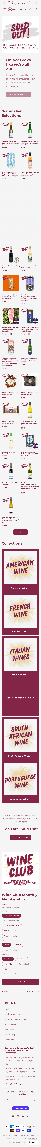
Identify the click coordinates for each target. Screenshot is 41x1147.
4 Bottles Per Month (11, 921)
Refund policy (9, 1029)
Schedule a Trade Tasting (13, 1014)
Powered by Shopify (22, 1135)
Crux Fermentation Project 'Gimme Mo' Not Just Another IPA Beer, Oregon (29, 297)
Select (6, 945)
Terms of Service (10, 1024)
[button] (4, 9)
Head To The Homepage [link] (19, 94)
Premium (17, 945)
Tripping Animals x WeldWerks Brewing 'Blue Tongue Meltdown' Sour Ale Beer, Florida (10, 361)
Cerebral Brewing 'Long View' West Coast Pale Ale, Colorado (30, 329)
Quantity (4, 969)
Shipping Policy (10, 1035)
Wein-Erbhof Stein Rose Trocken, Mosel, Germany (29, 206)
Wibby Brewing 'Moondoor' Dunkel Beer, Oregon (9, 237)
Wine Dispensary (12, 1135)
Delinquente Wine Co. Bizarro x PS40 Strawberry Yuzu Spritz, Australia (30, 238)
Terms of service (21, 1138)
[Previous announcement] (4, 2)
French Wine (19, 631)
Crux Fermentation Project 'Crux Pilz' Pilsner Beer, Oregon (10, 173)
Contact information (15, 1142)
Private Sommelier (11, 936)
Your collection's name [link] (19, 698)
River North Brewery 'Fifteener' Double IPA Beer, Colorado (29, 454)
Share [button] (6, 991)
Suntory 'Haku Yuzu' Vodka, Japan (9, 206)
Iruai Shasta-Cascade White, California (29, 267)
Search (7, 1009)
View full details (31, 991)
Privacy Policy (9, 1040)
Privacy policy (10, 1138)
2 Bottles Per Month (11, 915)
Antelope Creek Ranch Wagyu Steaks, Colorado (10, 329)
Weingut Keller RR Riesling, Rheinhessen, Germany (10, 143)
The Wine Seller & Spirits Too (15, 1069)
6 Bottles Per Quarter (12, 926)
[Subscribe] (33, 1100)
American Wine (19, 588)
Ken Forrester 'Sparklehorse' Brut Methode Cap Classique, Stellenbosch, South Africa (30, 486)
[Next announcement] (36, 2)
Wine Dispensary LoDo (13, 1058)
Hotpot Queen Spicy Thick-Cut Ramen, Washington (9, 296)
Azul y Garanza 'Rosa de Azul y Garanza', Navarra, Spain (30, 173)
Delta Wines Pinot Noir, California (11, 483)
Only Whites (21, 959)
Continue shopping (20, 837)
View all (20, 532)
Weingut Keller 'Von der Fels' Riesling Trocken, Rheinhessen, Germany (30, 143)
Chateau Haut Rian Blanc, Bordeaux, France (9, 454)
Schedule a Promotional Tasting (16, 1019)
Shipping (4, 907)
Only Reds (7, 959)
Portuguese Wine (19, 799)
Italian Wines (19, 675)
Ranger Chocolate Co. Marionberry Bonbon (10, 422)
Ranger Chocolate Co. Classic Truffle (29, 393)
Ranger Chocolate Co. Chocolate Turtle (10, 393)
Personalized (25, 964)
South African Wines (19, 756)
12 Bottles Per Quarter (12, 931)
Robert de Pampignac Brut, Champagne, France (29, 360)
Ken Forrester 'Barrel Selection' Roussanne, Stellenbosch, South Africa (10, 519)
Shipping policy (32, 1138)
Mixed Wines (8, 964)
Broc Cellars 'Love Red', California (11, 267)
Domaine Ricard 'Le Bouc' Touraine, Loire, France (29, 423)
